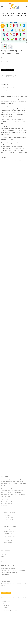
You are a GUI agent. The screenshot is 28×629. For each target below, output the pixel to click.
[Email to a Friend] (10, 76)
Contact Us (7, 515)
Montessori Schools (9, 529)
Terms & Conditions (8, 523)
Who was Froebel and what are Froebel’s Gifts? (12, 576)
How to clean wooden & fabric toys (9, 572)
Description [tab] (4, 84)
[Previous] (3, 32)
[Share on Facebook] (5, 76)
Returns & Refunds (8, 519)
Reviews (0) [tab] (4, 90)
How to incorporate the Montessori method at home (13, 570)
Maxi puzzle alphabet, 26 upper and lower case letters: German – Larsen (14, 374)
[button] (2, 6)
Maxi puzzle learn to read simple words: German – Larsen (14, 405)
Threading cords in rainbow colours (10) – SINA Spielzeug (14, 436)
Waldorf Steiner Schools (10, 531)
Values (2, 556)
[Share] (9, 620)
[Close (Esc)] (14, 620)
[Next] (25, 32)
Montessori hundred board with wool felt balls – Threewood (14, 281)
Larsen (18, 13)
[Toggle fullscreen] (5, 620)
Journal (3, 560)
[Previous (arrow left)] (1, 626)
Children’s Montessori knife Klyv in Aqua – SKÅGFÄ (14, 312)
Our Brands (13, 13)
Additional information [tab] (8, 87)
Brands (2, 558)
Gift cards (3, 561)
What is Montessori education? (8, 568)
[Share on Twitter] (7, 76)
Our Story (3, 554)
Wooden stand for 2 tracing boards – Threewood (14, 467)
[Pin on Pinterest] (12, 76)
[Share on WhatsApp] (2, 76)
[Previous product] (5, 58)
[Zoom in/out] (1, 620)
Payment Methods (8, 521)
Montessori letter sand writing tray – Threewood (14, 343)
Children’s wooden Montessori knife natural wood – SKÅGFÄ (14, 193)
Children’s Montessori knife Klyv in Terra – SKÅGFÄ (14, 254)
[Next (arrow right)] (5, 626)
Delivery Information (9, 517)
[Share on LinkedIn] (15, 76)
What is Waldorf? (5, 574)
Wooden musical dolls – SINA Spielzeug (14, 223)
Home (3, 13)
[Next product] (2, 58)
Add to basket (7, 70)
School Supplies (8, 533)
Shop (7, 13)
